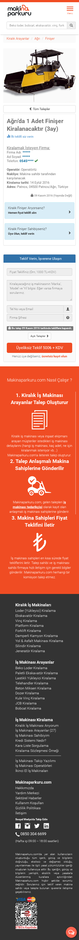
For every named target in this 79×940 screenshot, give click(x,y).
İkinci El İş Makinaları (31, 771)
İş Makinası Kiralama (34, 719)
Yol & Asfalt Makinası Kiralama (39, 641)
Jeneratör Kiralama (30, 651)
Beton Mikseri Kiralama (33, 688)
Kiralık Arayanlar (18, 39)
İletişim (21, 813)
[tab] (39, 259)
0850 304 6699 (33, 833)
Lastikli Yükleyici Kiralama (35, 678)
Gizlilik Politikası (28, 808)
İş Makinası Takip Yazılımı (35, 761)
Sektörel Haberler (28, 798)
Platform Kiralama (29, 626)
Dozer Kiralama (27, 693)
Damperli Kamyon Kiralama (36, 636)
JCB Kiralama (26, 703)
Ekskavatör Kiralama (31, 616)
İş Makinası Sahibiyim (32, 735)
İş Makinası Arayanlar (34, 662)
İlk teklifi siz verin (22, 136)
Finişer (50, 39)
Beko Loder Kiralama (31, 668)
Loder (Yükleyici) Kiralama (35, 611)
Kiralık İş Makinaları (33, 605)
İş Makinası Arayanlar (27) (35, 730)
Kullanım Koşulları (29, 803)
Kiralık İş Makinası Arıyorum (37, 725)
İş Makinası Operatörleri (33, 766)
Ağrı (37, 39)
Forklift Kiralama (28, 631)
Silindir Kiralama (28, 646)
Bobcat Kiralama (28, 708)
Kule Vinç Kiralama (30, 698)
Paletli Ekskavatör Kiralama (36, 673)
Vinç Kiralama (26, 621)
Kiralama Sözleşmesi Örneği (37, 751)
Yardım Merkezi (27, 793)
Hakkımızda (24, 788)
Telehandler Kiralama (31, 683)
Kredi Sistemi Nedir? (30, 740)
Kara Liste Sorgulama (31, 745)
